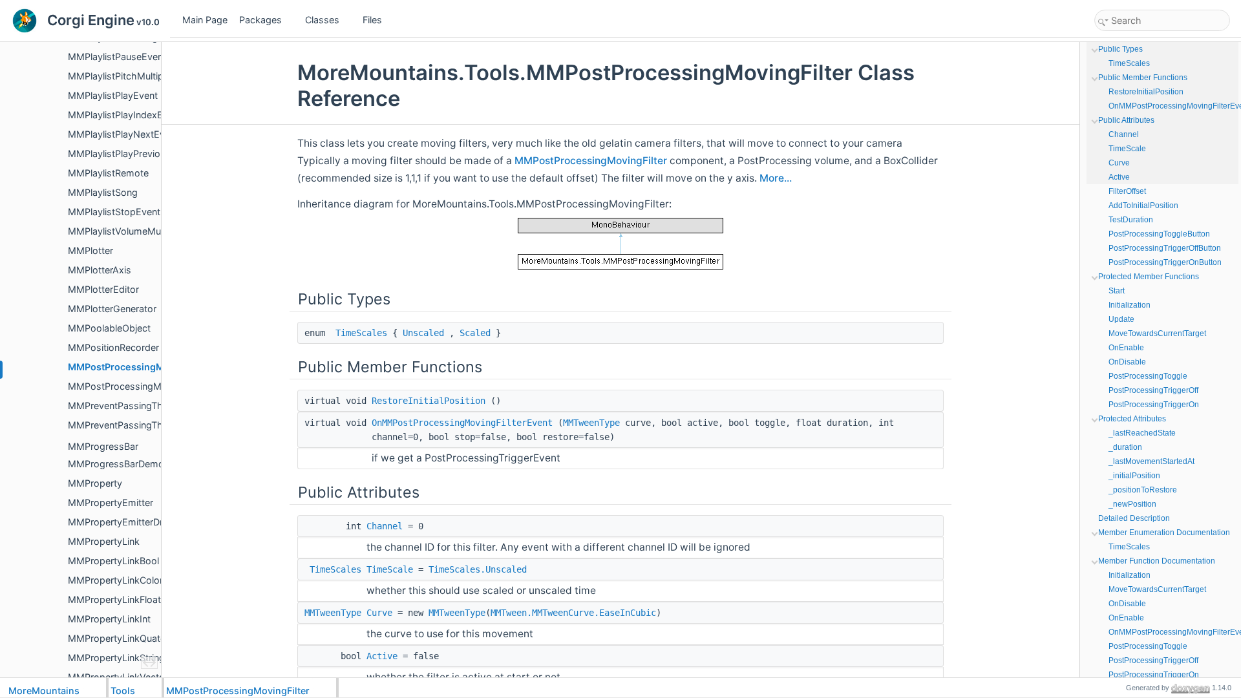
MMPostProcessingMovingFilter (590, 160)
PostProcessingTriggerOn (1153, 404)
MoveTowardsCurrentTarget (1157, 333)
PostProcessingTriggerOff (1153, 390)
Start (1116, 290)
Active (382, 656)
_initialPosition (1134, 475)
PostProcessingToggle (1147, 376)
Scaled (475, 333)
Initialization (1129, 305)
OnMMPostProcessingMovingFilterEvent (462, 423)
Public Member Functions (1142, 77)
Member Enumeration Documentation (1164, 532)
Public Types (1120, 49)
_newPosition (1132, 504)
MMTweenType (591, 423)
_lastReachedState (1142, 433)
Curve (379, 613)
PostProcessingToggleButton (1159, 233)
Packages (260, 19)
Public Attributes (1126, 120)
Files (372, 19)
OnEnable (1126, 347)
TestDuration (1130, 219)
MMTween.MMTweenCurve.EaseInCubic (573, 613)
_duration (1125, 447)
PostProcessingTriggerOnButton (1165, 262)
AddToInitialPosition (1143, 205)
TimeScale (389, 569)
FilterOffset (1127, 191)
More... (775, 178)
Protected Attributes (1132, 418)
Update (1121, 319)
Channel (384, 526)
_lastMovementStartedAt (1151, 461)
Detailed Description (1134, 518)
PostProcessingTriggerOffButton (1164, 248)
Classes (322, 19)
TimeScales (361, 333)
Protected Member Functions (1148, 276)
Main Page (205, 19)
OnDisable (1127, 361)
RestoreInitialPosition (428, 401)
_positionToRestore (1142, 489)
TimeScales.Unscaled (478, 569)
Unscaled (423, 333)
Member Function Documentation (1156, 561)
